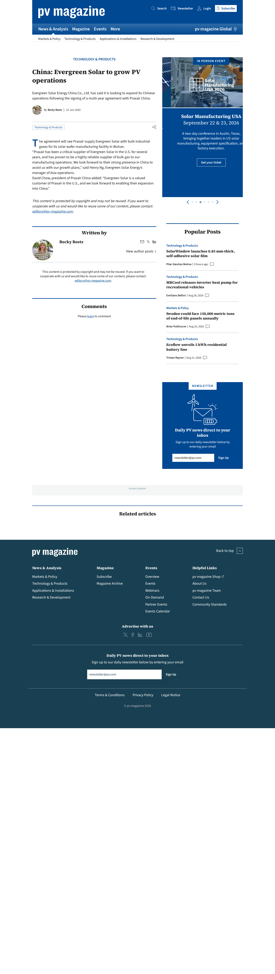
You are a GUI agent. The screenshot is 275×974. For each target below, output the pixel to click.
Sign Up (223, 458)
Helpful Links (204, 567)
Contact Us (200, 597)
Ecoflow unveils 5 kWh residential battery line (196, 347)
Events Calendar (157, 611)
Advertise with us (137, 626)
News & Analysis (53, 29)
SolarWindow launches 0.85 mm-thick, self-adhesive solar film (200, 253)
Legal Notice (170, 695)
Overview (152, 576)
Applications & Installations (118, 39)
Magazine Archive (110, 583)
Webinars (152, 590)
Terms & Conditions (110, 695)
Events (100, 29)
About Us (199, 583)
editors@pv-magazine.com (52, 211)
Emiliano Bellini (176, 296)
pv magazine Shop (206, 576)
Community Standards (209, 604)
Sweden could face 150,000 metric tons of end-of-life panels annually (200, 316)
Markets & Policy (49, 39)
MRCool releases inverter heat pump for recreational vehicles (202, 285)
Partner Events (156, 604)
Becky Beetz (55, 110)
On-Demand (154, 597)
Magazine (81, 29)
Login (207, 8)
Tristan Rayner (175, 358)
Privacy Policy (143, 695)
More (115, 29)
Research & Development (157, 39)
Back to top (225, 550)
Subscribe (104, 576)
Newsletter (185, 8)
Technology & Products (80, 39)
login (90, 316)
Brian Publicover (176, 327)
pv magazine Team (206, 590)
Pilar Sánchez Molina (178, 264)
